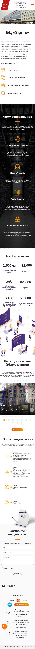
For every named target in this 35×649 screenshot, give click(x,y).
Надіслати (17, 573)
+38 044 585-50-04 (21, 625)
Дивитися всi (17, 429)
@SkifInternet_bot (21, 604)
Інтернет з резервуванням (16, 77)
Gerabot (27, 647)
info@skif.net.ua (21, 627)
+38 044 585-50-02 (20, 4)
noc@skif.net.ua (21, 637)
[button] (4, 420)
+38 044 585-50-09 (20, 7)
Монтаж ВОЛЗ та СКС (14, 93)
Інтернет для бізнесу (14, 70)
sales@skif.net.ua (21, 616)
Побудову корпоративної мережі (18, 85)
